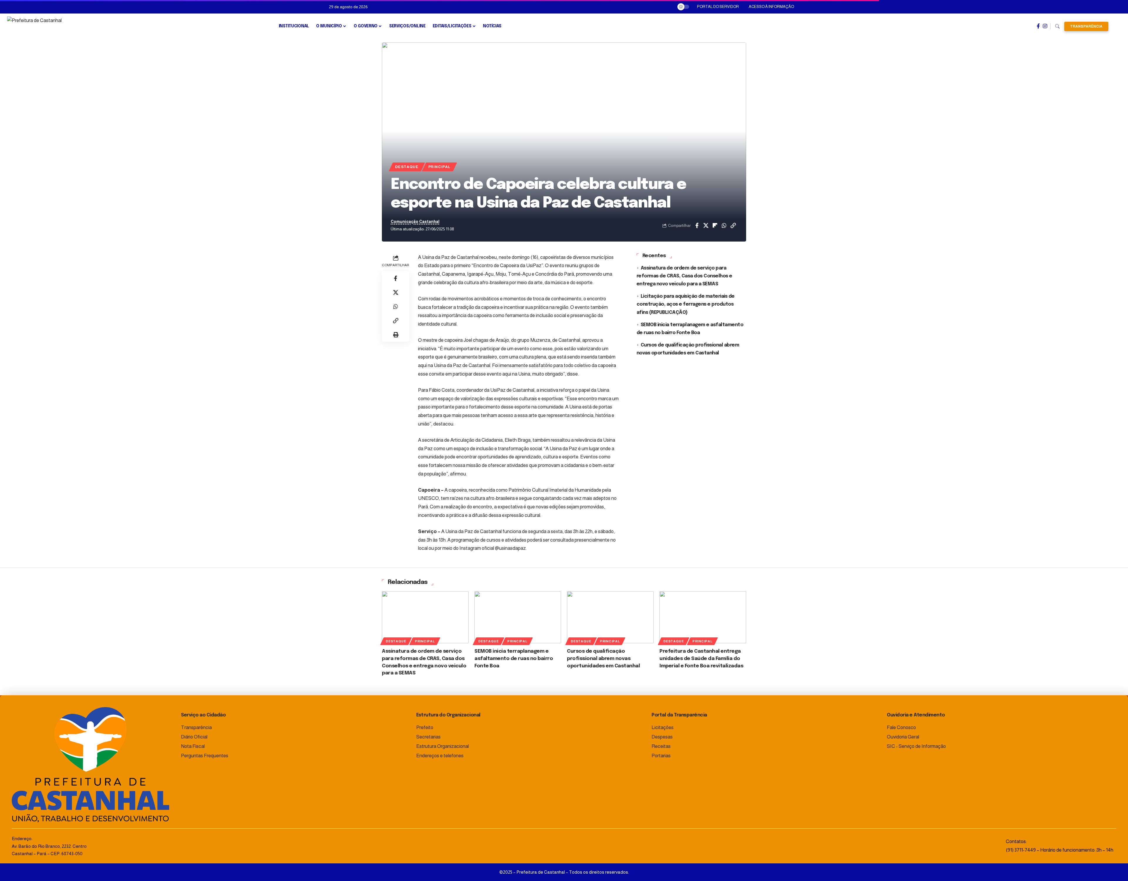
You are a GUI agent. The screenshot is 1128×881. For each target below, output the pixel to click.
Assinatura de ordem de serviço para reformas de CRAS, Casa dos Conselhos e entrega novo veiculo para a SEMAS (684, 276)
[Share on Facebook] (697, 225)
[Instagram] (1045, 26)
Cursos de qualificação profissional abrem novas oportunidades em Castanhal (603, 658)
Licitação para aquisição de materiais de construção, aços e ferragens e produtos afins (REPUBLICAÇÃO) (686, 304)
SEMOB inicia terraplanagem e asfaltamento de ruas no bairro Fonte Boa (513, 658)
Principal (439, 167)
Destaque (406, 167)
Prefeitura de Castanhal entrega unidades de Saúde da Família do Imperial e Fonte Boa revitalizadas (701, 658)
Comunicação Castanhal (415, 222)
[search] (1057, 26)
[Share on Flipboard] (715, 225)
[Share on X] (706, 225)
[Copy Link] (733, 225)
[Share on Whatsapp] (724, 225)
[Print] (396, 335)
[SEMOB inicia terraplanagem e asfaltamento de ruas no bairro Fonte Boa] (517, 617)
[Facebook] (1038, 26)
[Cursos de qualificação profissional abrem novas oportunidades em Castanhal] (610, 617)
